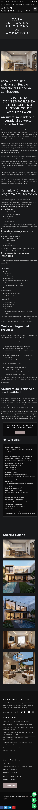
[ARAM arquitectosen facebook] (30, 1)
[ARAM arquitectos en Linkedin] (25, 712)
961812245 (21, 1)
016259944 (7, 1)
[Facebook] (2, 807)
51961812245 (14, 772)
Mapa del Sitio (30, 804)
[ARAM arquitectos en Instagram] (32, 712)
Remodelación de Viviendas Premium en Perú (17, 724)
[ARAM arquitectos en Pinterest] (29, 712)
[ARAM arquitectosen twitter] (32, 1)
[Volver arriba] (34, 807)
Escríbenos (25, 4)
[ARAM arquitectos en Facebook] (17, 712)
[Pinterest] (14, 807)
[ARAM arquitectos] (16, 9)
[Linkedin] (10, 807)
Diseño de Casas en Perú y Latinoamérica (16, 721)
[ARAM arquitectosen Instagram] (34, 1)
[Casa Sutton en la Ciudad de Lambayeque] (19, 548)
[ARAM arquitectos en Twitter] (21, 712)
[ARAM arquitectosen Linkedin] (36, 1)
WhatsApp (31, 4)
